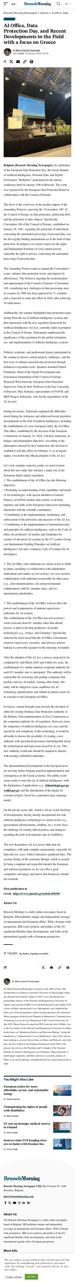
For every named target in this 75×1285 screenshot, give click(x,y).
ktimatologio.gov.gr (57, 785)
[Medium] (28, 1202)
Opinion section (39, 953)
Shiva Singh (12, 1132)
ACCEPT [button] (31, 1276)
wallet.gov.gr (11, 790)
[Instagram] (19, 1202)
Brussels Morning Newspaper (20, 12)
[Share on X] (11, 61)
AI (20, 953)
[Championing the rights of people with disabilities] (62, 1110)
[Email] (18, 61)
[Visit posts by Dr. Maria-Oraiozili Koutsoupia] (7, 52)
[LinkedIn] (23, 1202)
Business (59, 1148)
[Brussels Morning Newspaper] (37, 4)
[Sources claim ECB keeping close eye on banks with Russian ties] (62, 1144)
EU (55, 1094)
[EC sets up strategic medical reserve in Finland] (62, 1127)
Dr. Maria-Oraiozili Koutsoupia (26, 50)
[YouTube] (14, 1202)
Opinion (44, 12)
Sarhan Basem (13, 1099)
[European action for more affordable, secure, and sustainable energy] (62, 1090)
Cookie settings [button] (13, 1276)
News (26, 953)
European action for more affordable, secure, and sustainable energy (26, 1090)
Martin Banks (13, 1116)
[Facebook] (5, 1202)
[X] (9, 1202)
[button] (7, 3)
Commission (61, 1131)
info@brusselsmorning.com (19, 1196)
